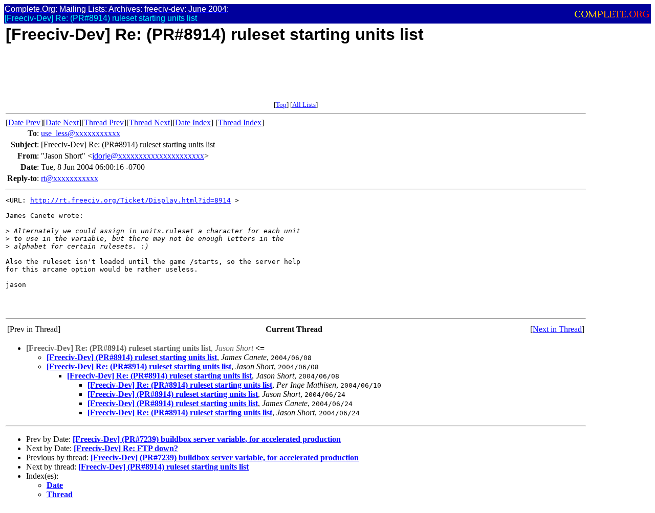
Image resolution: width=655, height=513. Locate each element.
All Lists (304, 104)
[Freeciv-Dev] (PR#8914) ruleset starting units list (132, 357)
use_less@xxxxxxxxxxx (80, 133)
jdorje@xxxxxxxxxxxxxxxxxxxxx (148, 155)
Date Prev (24, 122)
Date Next (62, 122)
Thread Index (239, 122)
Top (281, 104)
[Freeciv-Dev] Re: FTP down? (126, 448)
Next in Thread (557, 329)
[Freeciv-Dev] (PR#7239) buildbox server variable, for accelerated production (207, 439)
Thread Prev (104, 122)
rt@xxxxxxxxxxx (69, 178)
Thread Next (149, 122)
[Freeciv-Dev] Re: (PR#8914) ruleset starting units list (139, 366)
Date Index (193, 122)
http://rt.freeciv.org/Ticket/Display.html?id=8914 (130, 200)
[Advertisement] (192, 78)
